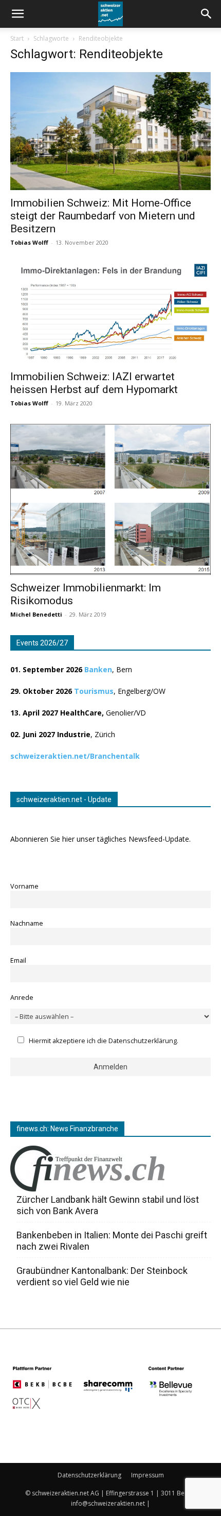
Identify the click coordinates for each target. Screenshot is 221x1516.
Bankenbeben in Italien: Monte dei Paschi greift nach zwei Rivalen (111, 1241)
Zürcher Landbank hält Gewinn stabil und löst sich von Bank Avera (107, 1205)
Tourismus (94, 691)
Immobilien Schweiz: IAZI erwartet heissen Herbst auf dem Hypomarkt (94, 383)
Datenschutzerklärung (89, 1475)
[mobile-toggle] (17, 14)
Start (17, 38)
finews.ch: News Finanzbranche (67, 1129)
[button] (206, 14)
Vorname (24, 886)
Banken (98, 669)
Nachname (26, 923)
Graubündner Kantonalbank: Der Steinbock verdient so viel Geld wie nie (102, 1276)
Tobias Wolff (29, 242)
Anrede (21, 997)
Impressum (147, 1475)
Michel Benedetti (36, 614)
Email (18, 960)
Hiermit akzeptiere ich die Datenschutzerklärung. (103, 1040)
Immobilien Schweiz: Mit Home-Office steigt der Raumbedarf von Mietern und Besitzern (102, 216)
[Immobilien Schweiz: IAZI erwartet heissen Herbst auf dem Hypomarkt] (110, 313)
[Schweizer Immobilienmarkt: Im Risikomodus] (110, 499)
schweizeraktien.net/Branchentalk (75, 756)
